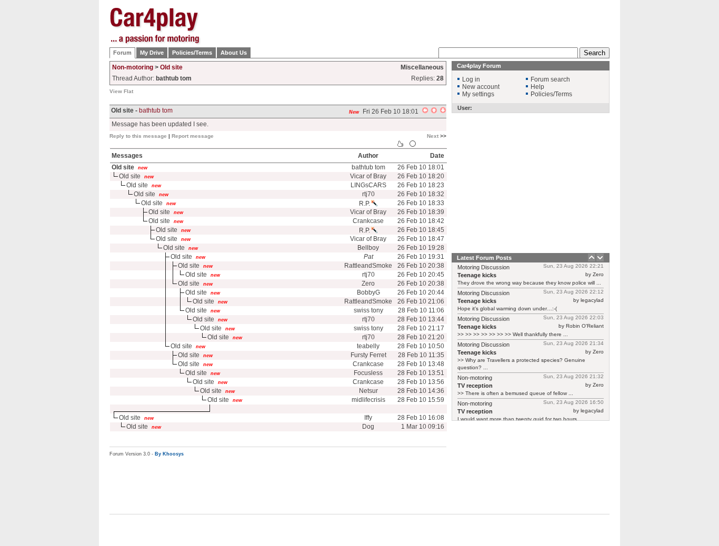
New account (481, 86)
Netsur (368, 391)
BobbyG (368, 292)
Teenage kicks (476, 275)
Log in (471, 79)
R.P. (364, 203)
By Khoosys (169, 454)
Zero (368, 283)
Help (537, 86)
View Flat (121, 91)
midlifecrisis (368, 399)
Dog (368, 426)
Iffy (368, 417)
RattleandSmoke (368, 265)
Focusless (368, 373)
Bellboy (368, 247)
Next (432, 136)
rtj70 (368, 194)
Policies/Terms (192, 52)
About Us (234, 52)
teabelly (368, 346)
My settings (478, 94)
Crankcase (368, 221)
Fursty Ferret (368, 355)
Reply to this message (138, 136)
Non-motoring (132, 67)
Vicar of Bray (368, 176)
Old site (171, 67)
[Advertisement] (662, 165)
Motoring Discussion (483, 267)
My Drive (152, 52)
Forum (122, 52)
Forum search (550, 79)
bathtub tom (156, 110)
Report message (193, 136)
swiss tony (368, 310)
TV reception (475, 385)
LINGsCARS (368, 185)
